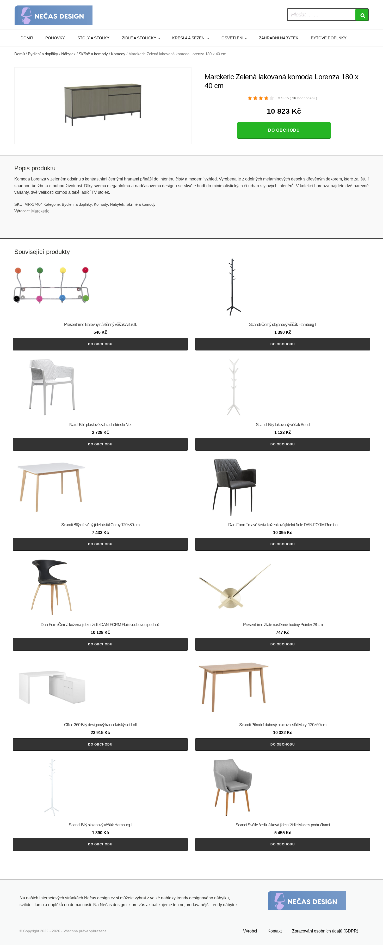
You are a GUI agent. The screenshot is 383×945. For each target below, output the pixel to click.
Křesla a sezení (189, 38)
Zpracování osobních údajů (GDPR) (325, 931)
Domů (27, 38)
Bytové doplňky (329, 38)
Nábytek (68, 54)
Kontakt (275, 931)
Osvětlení (232, 38)
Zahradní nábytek (278, 38)
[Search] (361, 15)
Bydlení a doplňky (43, 54)
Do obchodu (284, 130)
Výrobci (250, 931)
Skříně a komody (93, 54)
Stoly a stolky (93, 38)
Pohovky (55, 38)
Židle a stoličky (139, 38)
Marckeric (40, 211)
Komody (118, 54)
